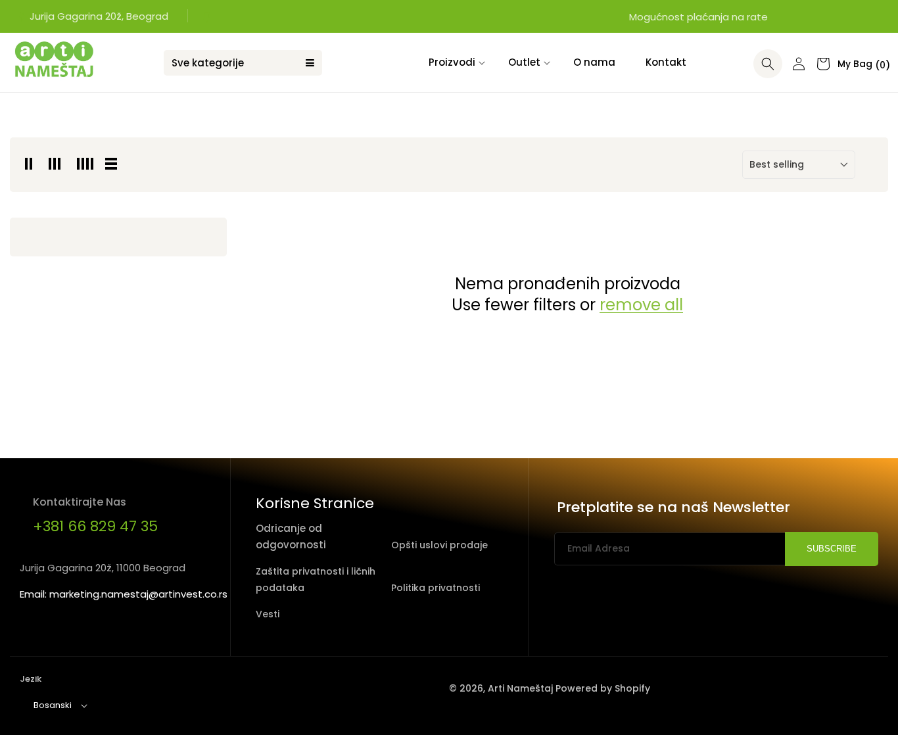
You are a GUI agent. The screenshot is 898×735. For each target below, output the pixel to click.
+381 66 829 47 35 (95, 526)
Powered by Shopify (602, 688)
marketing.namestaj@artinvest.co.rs (138, 594)
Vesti (267, 614)
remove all (641, 305)
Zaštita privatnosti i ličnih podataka (315, 579)
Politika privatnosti (435, 587)
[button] (453, 62)
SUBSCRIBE (832, 549)
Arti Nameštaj (520, 688)
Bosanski (53, 705)
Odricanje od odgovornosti (291, 536)
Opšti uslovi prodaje (439, 545)
